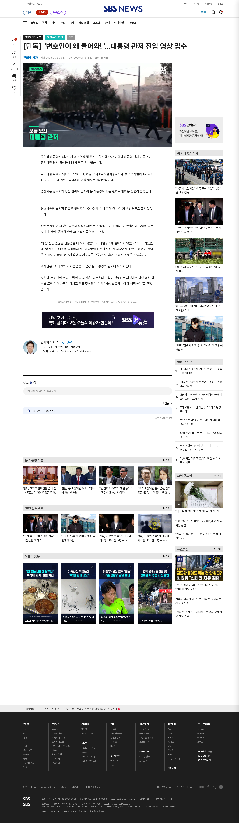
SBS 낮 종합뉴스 (88, 760)
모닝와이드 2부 (59, 742)
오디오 (84, 742)
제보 (170, 733)
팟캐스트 (201, 733)
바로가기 (172, 723)
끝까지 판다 (115, 760)
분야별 (26, 723)
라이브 (171, 737)
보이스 (84, 752)
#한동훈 (204, 12)
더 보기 (165, 459)
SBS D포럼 (202, 760)
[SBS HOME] (220, 3)
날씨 (170, 729)
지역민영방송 (184, 787)
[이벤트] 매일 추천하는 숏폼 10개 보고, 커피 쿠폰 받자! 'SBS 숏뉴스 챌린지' (80, 708)
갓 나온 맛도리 (145, 756)
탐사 (112, 765)
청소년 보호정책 (169, 807)
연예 (107, 22)
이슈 (25, 767)
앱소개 (171, 750)
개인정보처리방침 (92, 787)
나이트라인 (57, 754)
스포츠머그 (144, 729)
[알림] (220, 12)
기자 (170, 746)
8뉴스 (34, 22)
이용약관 (76, 787)
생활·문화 (84, 22)
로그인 (196, 3)
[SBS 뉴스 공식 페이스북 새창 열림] (208, 787)
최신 (25, 729)
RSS (170, 754)
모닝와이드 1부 (58, 737)
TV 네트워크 (28, 763)
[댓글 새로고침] (35, 383)
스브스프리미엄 (204, 723)
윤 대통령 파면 (55, 37)
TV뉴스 (132, 22)
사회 (62, 22)
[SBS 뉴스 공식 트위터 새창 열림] (214, 787)
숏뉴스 (171, 742)
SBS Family (163, 787)
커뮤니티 (201, 737)
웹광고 (64, 787)
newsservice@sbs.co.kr (120, 804)
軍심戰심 (85, 729)
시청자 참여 (48, 787)
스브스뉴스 (144, 750)
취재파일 (119, 22)
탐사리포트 (115, 755)
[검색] (213, 12)
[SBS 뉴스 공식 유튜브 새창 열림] (201, 787)
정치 (44, 22)
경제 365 (114, 742)
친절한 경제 (115, 737)
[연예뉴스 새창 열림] (199, 130)
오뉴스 (55, 750)
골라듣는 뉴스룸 (88, 748)
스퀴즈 (200, 742)
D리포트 (114, 746)
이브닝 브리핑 (87, 733)
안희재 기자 (48, 342)
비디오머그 (144, 723)
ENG (186, 3)
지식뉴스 (201, 729)
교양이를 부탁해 (146, 737)
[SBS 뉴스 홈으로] (123, 8)
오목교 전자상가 (146, 760)
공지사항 (172, 768)
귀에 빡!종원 (144, 733)
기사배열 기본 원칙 (151, 807)
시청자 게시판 (174, 758)
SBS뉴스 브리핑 (88, 756)
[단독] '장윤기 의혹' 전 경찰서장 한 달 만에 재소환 (67, 351)
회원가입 (208, 3)
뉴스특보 (56, 763)
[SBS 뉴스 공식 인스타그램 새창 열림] (220, 787)
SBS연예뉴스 (203, 751)
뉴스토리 (56, 758)
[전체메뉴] (25, 22)
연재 (112, 723)
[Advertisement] (97, 438)
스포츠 (97, 22)
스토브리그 (144, 742)
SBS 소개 (29, 787)
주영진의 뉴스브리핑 (61, 746)
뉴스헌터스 (57, 733)
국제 (71, 22)
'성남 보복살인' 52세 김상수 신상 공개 (61, 347)
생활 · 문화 (27, 750)
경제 (53, 22)
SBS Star (202, 755)
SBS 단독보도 (33, 37)
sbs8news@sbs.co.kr (126, 799)
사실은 (113, 729)
